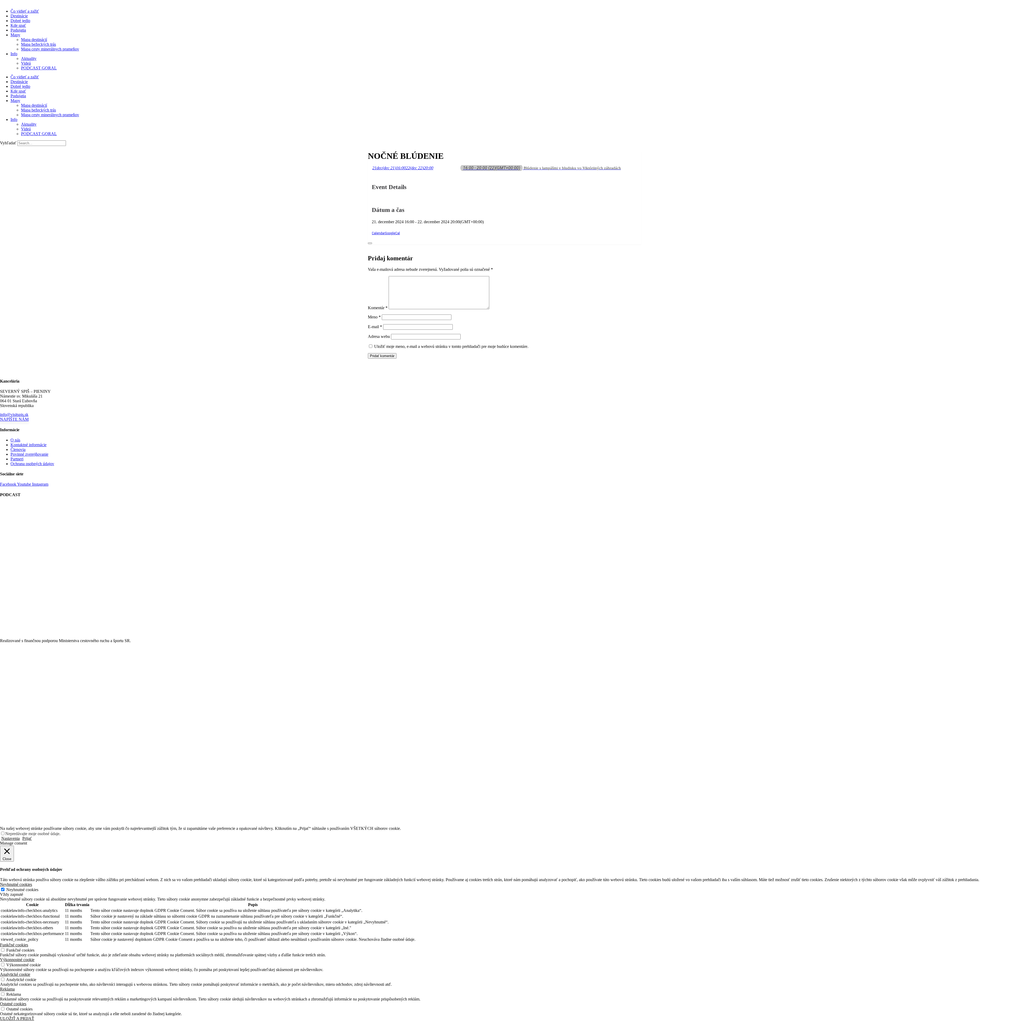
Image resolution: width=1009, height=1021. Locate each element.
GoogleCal (392, 233)
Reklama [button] (7, 989)
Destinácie (19, 16)
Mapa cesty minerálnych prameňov (50, 49)
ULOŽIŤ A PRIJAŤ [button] (17, 1018)
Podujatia (18, 30)
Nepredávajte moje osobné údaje (32, 833)
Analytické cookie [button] (15, 974)
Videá (26, 63)
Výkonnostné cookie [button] (17, 959)
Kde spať (18, 25)
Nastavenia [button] (10, 838)
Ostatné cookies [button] (13, 1004)
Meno (374, 317)
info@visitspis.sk (14, 414)
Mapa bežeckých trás (38, 44)
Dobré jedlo (20, 20)
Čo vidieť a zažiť (25, 11)
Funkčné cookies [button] (14, 945)
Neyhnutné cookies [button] (16, 884)
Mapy (15, 35)
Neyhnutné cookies (22, 889)
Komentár (378, 308)
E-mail (375, 326)
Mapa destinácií (34, 39)
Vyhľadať (8, 143)
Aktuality (29, 58)
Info (14, 54)
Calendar (378, 233)
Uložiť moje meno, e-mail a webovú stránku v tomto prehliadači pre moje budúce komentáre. (451, 346)
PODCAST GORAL (39, 68)
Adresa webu (379, 336)
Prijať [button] (27, 838)
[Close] (370, 243)
